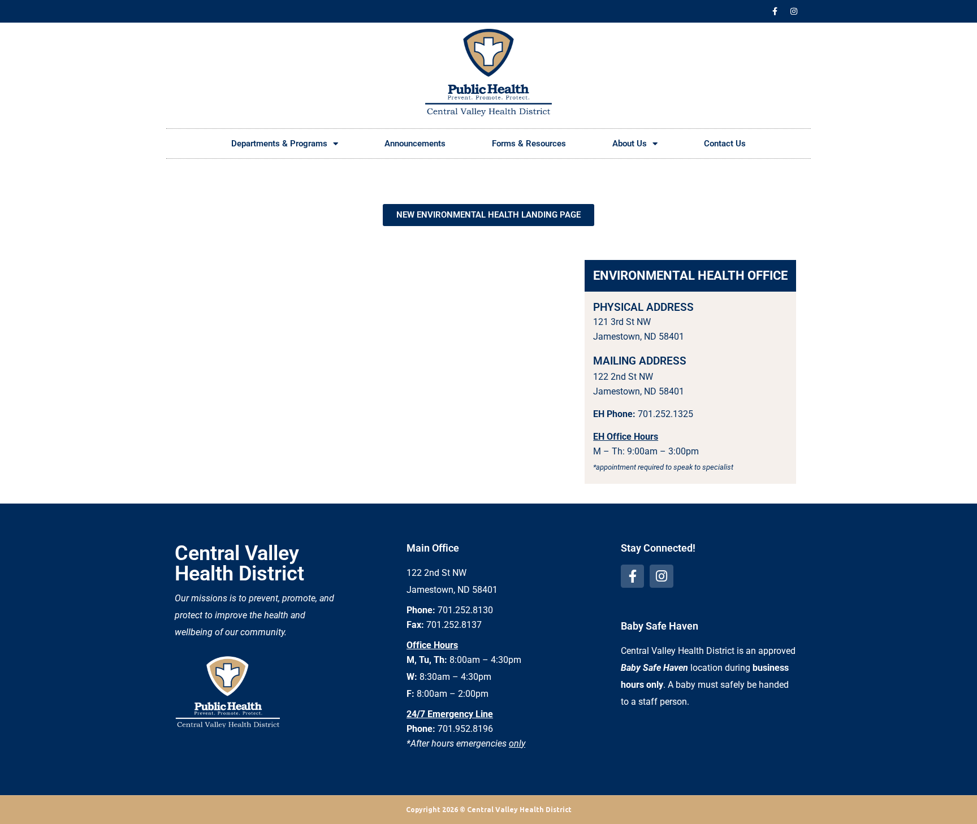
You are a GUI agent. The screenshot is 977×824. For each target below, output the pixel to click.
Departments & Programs (279, 143)
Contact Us (725, 143)
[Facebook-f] (775, 11)
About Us (629, 143)
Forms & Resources (529, 143)
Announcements (415, 143)
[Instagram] (794, 11)
